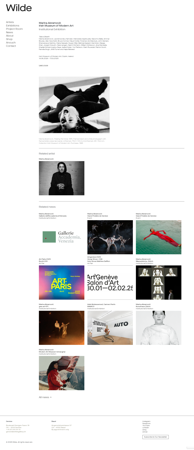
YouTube (146, 425)
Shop (9, 39)
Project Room (14, 29)
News (9, 32)
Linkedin (145, 428)
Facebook (146, 423)
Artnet (144, 432)
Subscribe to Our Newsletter (155, 437)
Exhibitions (12, 25)
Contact (11, 46)
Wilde (15, 442)
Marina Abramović (46, 159)
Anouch (11, 42)
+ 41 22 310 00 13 (13, 429)
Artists (10, 22)
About (9, 35)
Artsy (144, 430)
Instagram (146, 421)
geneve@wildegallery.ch (16, 432)
